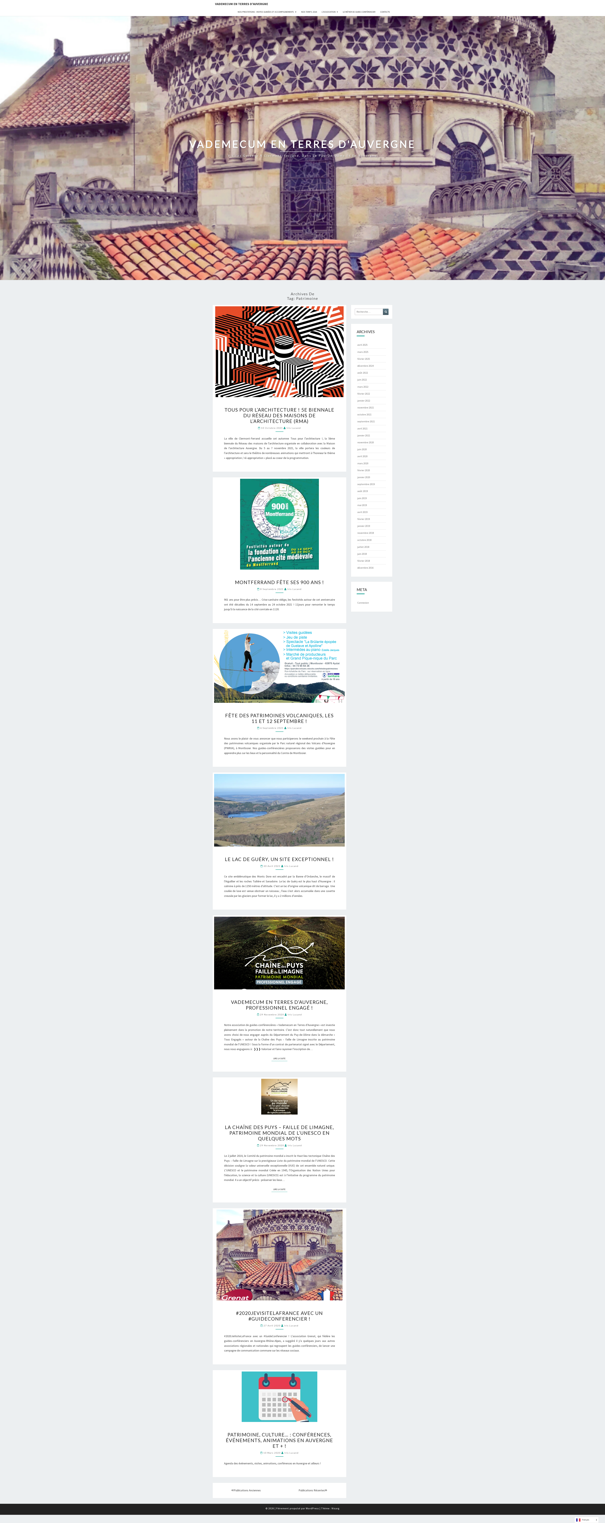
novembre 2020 (365, 442)
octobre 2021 (364, 414)
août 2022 (362, 372)
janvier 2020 (363, 477)
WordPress (312, 1508)
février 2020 (363, 470)
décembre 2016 (365, 567)
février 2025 (363, 358)
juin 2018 (362, 553)
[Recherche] (386, 312)
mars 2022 (362, 386)
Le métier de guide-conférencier (359, 11)
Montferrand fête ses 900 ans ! (279, 582)
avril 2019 (362, 512)
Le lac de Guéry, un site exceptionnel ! (279, 859)
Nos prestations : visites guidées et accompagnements (266, 11)
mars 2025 (362, 351)
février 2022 (363, 393)
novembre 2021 (365, 407)
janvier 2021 (363, 435)
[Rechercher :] (372, 312)
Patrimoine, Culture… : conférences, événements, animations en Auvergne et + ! (279, 1440)
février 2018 (363, 560)
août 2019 (362, 491)
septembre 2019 (366, 484)
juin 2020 (362, 449)
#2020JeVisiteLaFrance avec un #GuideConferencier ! (279, 1316)
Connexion (363, 602)
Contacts (385, 11)
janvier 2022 (363, 400)
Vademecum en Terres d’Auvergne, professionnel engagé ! (279, 1004)
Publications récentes (312, 1490)
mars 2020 (362, 463)
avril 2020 (362, 456)
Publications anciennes (247, 1490)
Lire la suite (280, 1058)
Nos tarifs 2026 (309, 11)
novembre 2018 (365, 532)
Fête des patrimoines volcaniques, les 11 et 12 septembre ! (279, 718)
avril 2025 (362, 344)
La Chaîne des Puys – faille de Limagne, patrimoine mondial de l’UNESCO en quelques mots (279, 1132)
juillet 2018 (363, 546)
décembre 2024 (365, 365)
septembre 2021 (366, 421)
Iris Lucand (294, 428)
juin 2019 (362, 498)
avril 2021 (362, 428)
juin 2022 (362, 379)
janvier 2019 (363, 525)
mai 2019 (362, 505)
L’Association (329, 11)
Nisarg (335, 1508)
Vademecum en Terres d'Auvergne (241, 4)
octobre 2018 (364, 540)
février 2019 (363, 519)
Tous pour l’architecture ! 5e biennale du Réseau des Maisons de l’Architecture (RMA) (279, 415)
